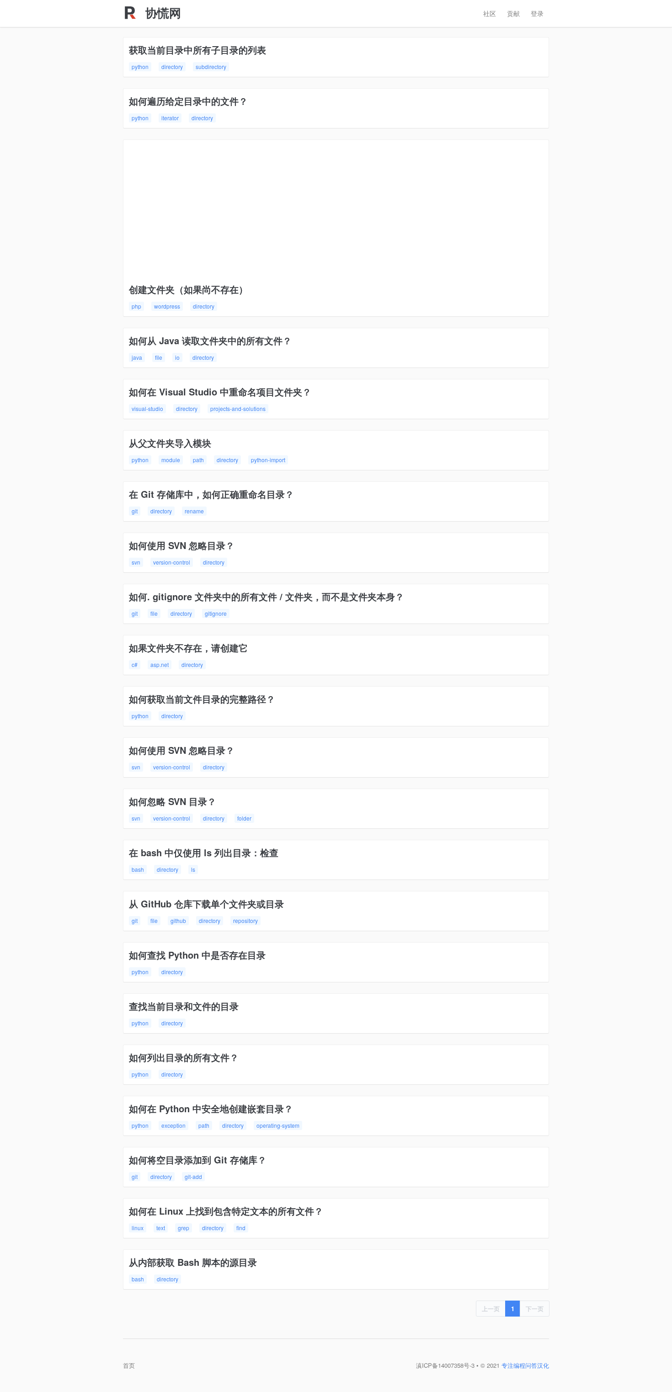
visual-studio (147, 408)
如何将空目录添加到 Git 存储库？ (198, 1159)
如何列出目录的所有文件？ (184, 1057)
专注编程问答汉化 (525, 1365)
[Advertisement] (336, 214)
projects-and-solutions (238, 408)
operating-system (277, 1125)
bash (138, 869)
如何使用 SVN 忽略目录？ (182, 545)
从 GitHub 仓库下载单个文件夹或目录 (206, 903)
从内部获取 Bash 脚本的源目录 (193, 1262)
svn (136, 562)
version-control (171, 562)
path (198, 460)
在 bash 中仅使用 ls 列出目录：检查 (203, 852)
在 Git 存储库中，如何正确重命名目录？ (211, 494)
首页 (129, 1365)
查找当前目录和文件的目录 (184, 1006)
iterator (170, 118)
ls (193, 869)
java (137, 357)
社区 (489, 13)
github (178, 920)
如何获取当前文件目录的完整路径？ (202, 698)
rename (194, 511)
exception (173, 1125)
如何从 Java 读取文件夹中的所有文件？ (210, 340)
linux (138, 1228)
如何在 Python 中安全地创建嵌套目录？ (211, 1108)
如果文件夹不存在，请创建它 (188, 647)
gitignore (216, 613)
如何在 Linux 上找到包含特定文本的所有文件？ (226, 1210)
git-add (193, 1176)
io (177, 357)
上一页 (491, 1308)
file (158, 357)
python (140, 66)
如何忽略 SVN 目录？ (172, 801)
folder (244, 818)
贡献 (513, 13)
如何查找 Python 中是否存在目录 (197, 954)
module (170, 460)
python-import (268, 460)
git (135, 511)
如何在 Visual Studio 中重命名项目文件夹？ (220, 391)
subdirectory (211, 66)
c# (135, 664)
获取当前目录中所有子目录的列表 (197, 49)
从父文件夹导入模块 (170, 442)
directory (172, 66)
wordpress (167, 306)
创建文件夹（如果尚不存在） (188, 289)
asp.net (159, 664)
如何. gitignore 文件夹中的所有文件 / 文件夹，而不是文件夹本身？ (266, 596)
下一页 (535, 1308)
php (136, 306)
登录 (537, 13)
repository (245, 920)
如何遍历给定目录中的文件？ (188, 100)
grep (183, 1228)
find (240, 1228)
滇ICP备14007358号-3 (445, 1365)
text (160, 1228)
